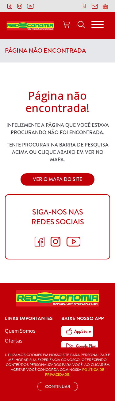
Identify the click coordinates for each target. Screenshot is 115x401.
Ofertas (13, 340)
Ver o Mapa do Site (57, 179)
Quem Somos (20, 330)
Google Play (86, 346)
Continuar (57, 386)
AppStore (82, 331)
